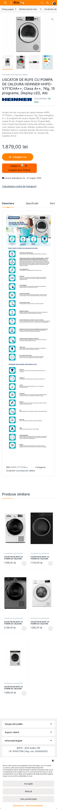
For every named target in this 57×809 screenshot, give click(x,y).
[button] (52, 760)
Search (41, 2)
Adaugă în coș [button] (23, 563)
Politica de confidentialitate (34, 805)
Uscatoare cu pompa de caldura (15, 75)
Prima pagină (8, 9)
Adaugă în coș (20, 157)
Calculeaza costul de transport (19, 186)
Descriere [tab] (8, 203)
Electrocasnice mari (28, 9)
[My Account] (47, 2)
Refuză (28, 791)
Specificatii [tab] (32, 203)
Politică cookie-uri (18, 805)
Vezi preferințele (28, 799)
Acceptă (28, 783)
